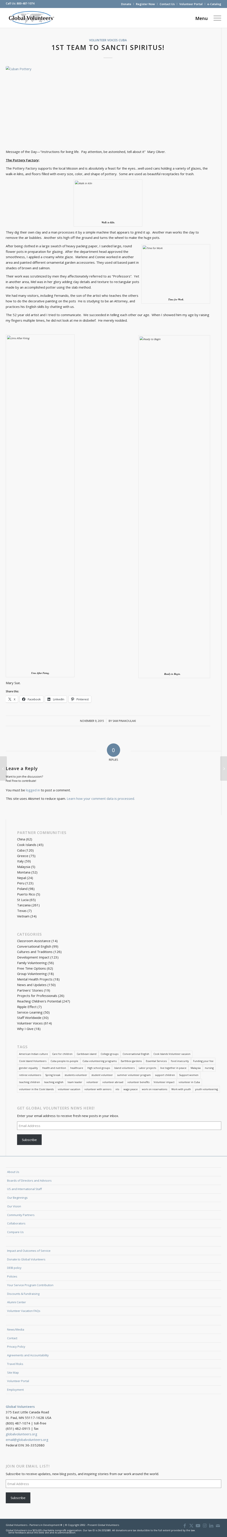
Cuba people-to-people (64, 1061)
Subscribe (29, 1139)
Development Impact (33, 957)
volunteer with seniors (97, 1089)
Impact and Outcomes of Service (29, 1251)
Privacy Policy (16, 1347)
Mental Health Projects (35, 979)
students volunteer (76, 1075)
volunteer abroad (112, 1082)
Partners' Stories (30, 990)
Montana (23, 872)
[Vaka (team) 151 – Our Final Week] (3, 768)
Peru (20, 883)
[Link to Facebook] (184, 1525)
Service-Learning (30, 1012)
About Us (13, 1172)
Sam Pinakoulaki (124, 721)
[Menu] (216, 18)
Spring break (52, 1075)
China (21, 839)
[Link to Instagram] (204, 1525)
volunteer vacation (69, 1089)
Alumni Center (16, 1302)
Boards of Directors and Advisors (29, 1180)
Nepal (21, 877)
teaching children (29, 1082)
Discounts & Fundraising (23, 1294)
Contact (12, 1338)
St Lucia (23, 899)
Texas (22, 910)
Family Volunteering (32, 963)
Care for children (62, 1054)
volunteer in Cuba (189, 1082)
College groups (109, 1054)
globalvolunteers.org (21, 1434)
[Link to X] (191, 1525)
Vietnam (23, 916)
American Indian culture (33, 1054)
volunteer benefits (138, 1082)
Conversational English (34, 946)
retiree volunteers (30, 1075)
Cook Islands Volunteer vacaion (171, 1054)
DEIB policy (14, 1268)
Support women (188, 1075)
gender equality (28, 1068)
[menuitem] (126, 4)
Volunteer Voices (103, 40)
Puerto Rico (26, 894)
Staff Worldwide (29, 1017)
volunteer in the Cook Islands (36, 1089)
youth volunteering (206, 1089)
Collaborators (16, 1223)
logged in (33, 790)
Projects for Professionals (37, 995)
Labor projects (147, 1068)
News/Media (15, 1329)
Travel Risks (15, 1364)
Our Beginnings (17, 1198)
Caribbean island (86, 1054)
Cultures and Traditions (35, 951)
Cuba (123, 40)
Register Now (145, 4)
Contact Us (167, 4)
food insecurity (180, 1061)
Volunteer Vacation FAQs (23, 1311)
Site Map (13, 1373)
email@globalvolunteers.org (27, 1439)
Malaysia (23, 866)
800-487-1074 (25, 3)
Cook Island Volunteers (32, 1061)
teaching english (53, 1082)
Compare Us (15, 1232)
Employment (15, 1390)
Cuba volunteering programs (99, 1061)
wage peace (130, 1089)
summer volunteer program (134, 1075)
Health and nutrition (54, 1068)
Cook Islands (26, 844)
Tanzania (24, 905)
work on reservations (154, 1089)
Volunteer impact (164, 1082)
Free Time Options (31, 968)
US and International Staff (24, 1189)
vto (117, 1089)
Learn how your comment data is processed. (101, 798)
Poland (22, 888)
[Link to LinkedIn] (211, 1525)
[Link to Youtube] (198, 1525)
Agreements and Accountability (28, 1355)
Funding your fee (203, 1061)
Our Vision (14, 1206)
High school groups (98, 1068)
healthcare (76, 1068)
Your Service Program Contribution (30, 1285)
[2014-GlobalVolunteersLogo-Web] (31, 18)
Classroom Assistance (34, 941)
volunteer (92, 1082)
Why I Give (25, 1028)
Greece (22, 856)
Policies (12, 1276)
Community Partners (21, 1215)
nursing (209, 1068)
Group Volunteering (32, 973)
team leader (75, 1082)
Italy (20, 861)
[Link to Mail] (218, 1525)
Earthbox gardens (131, 1061)
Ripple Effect (27, 1006)
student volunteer (102, 1075)
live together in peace (173, 1068)
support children (165, 1075)
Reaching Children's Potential (39, 1001)
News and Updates (32, 984)
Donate (126, 4)
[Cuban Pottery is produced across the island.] (108, 105)
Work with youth (181, 1089)
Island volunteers (124, 1068)
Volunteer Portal (191, 4)
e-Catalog (214, 4)
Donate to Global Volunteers (26, 1259)
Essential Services (156, 1061)
